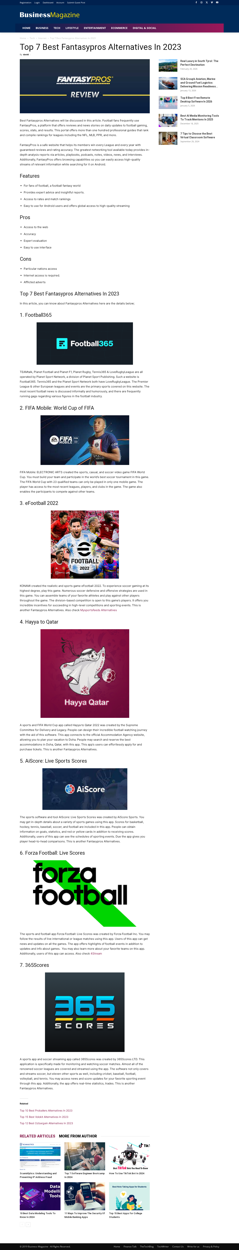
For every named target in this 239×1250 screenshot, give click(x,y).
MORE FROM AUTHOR (78, 1136)
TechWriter (163, 1246)
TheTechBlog (147, 1246)
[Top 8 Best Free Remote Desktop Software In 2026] (168, 102)
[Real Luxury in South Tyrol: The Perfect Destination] (168, 65)
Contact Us (178, 1246)
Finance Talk (130, 1246)
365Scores (37, 965)
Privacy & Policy (211, 1246)
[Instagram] (201, 3)
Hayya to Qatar (41, 622)
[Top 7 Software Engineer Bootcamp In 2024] (84, 1156)
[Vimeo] (212, 3)
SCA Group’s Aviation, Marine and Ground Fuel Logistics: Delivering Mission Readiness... (199, 82)
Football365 (38, 315)
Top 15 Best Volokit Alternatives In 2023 (44, 1116)
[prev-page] (22, 1224)
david (26, 54)
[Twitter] (207, 3)
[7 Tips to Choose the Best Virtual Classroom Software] (168, 138)
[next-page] (28, 1224)
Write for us (193, 1246)
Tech (32, 38)
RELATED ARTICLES (37, 1136)
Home (23, 38)
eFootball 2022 (41, 503)
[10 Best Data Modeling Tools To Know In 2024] (40, 1196)
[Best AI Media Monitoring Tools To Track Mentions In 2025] (168, 120)
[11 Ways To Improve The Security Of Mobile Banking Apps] (84, 1196)
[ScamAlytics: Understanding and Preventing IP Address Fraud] (40, 1156)
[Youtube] (217, 3)
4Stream (97, 953)
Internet (42, 38)
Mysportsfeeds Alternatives (98, 610)
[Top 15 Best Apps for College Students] (129, 1196)
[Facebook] (196, 3)
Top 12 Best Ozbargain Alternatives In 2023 (46, 1123)
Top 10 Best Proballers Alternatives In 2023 (46, 1110)
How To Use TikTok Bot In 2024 (126, 1173)
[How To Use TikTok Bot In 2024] (129, 1156)
